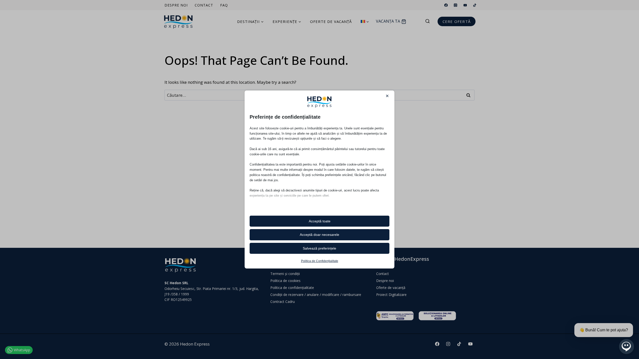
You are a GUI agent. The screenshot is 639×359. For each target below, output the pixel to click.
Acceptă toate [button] (319, 221)
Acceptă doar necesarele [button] (319, 235)
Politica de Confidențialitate (319, 261)
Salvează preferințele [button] (319, 248)
